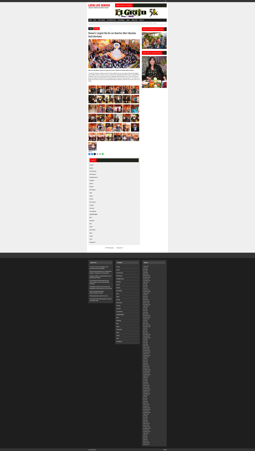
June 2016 (145, 417)
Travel (91, 239)
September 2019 (146, 355)
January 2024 (146, 302)
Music (91, 217)
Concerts (91, 183)
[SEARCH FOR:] (159, 23)
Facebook (165, 449)
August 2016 (146, 414)
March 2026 (145, 274)
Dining (128, 20)
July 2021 (145, 328)
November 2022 (146, 317)
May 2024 (145, 298)
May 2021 (145, 331)
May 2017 (145, 399)
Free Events (92, 208)
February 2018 (146, 385)
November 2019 (146, 352)
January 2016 (146, 425)
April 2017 (145, 401)
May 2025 (145, 286)
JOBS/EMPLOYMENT (93, 214)
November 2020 (146, 334)
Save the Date (92, 230)
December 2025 (146, 275)
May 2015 (145, 438)
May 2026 (145, 271)
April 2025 (145, 288)
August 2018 (146, 376)
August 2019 (146, 356)
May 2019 (145, 361)
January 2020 (146, 349)
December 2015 (146, 426)
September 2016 (146, 412)
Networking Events (111, 20)
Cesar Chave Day (93, 171)
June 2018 (145, 379)
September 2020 (146, 337)
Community (92, 180)
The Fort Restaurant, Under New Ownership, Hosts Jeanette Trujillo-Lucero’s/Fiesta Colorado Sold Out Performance (99, 282)
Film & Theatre (93, 202)
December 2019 (146, 350)
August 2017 (146, 395)
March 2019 (145, 364)
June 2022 (145, 321)
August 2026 (146, 266)
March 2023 (145, 314)
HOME (90, 20)
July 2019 (145, 358)
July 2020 (145, 339)
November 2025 (146, 277)
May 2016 (145, 419)
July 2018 (145, 377)
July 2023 (145, 307)
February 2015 (146, 442)
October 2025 (146, 279)
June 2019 (145, 360)
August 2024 (146, 293)
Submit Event (134, 20)
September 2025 (146, 280)
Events (91, 193)
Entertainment (121, 20)
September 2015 (146, 431)
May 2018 (145, 380)
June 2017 (145, 398)
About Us (142, 20)
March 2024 (145, 299)
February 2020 (146, 347)
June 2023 (145, 309)
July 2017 (145, 396)
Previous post (110, 248)
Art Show (91, 165)
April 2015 (145, 439)
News (95, 20)
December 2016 (146, 407)
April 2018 (145, 382)
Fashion (91, 196)
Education (91, 186)
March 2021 (145, 333)
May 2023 (145, 310)
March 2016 (145, 422)
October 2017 (146, 391)
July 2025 (145, 283)
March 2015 (145, 441)
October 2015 (146, 430)
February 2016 (146, 423)
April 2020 (145, 344)
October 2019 (146, 353)
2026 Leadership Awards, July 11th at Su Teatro (99, 296)
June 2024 (145, 296)
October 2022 (146, 318)
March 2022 (145, 323)
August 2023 (146, 306)
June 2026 (145, 269)
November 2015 (146, 428)
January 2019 (146, 368)
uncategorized (92, 242)
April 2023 (145, 312)
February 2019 (146, 366)
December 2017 (146, 388)
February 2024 (146, 301)
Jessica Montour (93, 211)
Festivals (91, 199)
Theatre (91, 236)
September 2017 (146, 393)
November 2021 (146, 325)
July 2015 (145, 434)
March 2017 (145, 403)
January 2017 (146, 406)
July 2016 (145, 415)
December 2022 (146, 315)
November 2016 (146, 409)
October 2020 (146, 336)
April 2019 (145, 363)
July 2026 (145, 267)
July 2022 (145, 320)
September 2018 (146, 374)
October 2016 (146, 411)
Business (91, 168)
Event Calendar (101, 20)
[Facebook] (166, 1)
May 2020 (145, 342)
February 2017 (146, 404)
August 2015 (146, 433)
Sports (91, 233)
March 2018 (145, 384)
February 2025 (146, 290)
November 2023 (146, 304)
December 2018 (146, 369)
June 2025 (145, 285)
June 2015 (145, 436)
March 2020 (145, 345)
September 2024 (146, 291)
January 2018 (146, 387)
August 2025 (146, 282)
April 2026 (145, 272)
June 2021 (145, 329)
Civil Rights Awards (94, 177)
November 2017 (146, 390)
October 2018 (146, 372)
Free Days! (92, 205)
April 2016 (145, 420)
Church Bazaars (93, 174)
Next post (119, 248)
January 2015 (146, 444)
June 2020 (145, 341)
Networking (92, 220)
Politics (91, 227)
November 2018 (146, 371)
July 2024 (145, 294)
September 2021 (146, 326)
